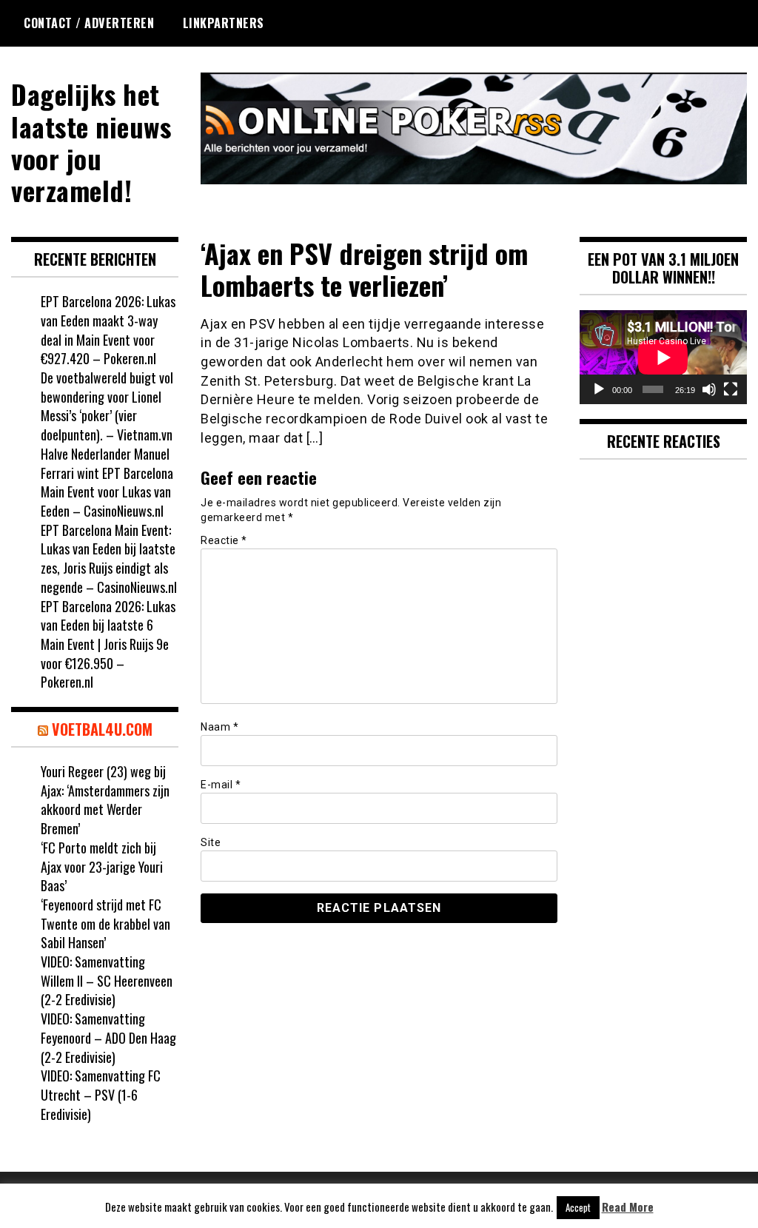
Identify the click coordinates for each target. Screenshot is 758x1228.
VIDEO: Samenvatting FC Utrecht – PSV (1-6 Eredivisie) (101, 1094)
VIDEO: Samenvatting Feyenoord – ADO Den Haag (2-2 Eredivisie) (108, 1037)
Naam (219, 727)
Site (211, 842)
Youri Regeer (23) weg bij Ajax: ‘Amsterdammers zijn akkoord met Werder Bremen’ (105, 800)
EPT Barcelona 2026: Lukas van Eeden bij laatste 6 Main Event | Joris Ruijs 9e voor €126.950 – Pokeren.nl (108, 644)
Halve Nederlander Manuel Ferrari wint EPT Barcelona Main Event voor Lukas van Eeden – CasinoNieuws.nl (107, 482)
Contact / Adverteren (89, 23)
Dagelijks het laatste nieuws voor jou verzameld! (91, 141)
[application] (663, 357)
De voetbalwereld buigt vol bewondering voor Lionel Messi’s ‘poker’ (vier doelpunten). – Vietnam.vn (107, 406)
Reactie (224, 540)
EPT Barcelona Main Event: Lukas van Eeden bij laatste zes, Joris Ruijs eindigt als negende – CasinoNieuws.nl (109, 558)
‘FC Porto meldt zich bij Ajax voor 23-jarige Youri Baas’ (102, 866)
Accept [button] (578, 1207)
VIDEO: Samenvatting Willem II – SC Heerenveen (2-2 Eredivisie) (106, 980)
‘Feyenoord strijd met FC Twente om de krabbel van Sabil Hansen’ (105, 923)
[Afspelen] (598, 389)
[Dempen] (709, 389)
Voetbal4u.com (102, 729)
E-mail (221, 785)
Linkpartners (223, 23)
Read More (628, 1207)
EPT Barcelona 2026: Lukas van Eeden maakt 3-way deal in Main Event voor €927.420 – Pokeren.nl (108, 330)
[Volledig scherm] (730, 389)
